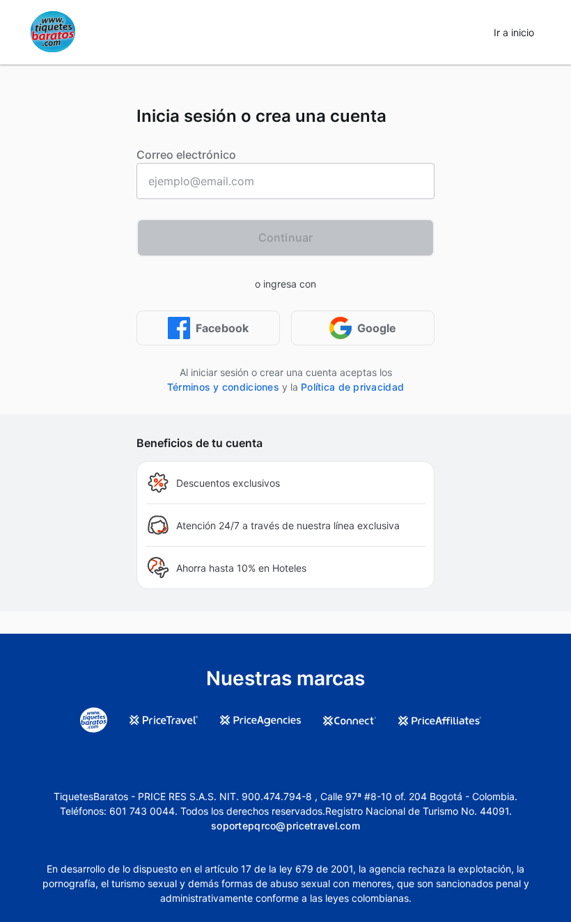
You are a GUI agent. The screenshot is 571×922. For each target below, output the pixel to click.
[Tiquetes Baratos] (53, 32)
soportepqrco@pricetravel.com (285, 825)
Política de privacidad (352, 387)
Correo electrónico (186, 154)
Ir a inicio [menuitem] (514, 32)
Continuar (285, 237)
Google (376, 328)
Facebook (222, 328)
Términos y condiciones (223, 387)
